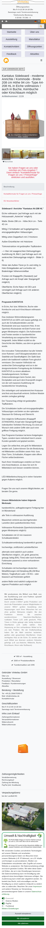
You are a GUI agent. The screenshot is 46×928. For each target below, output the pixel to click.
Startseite (11, 32)
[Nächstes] (42, 122)
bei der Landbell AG (9, 796)
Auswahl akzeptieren (23, 914)
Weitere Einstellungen (10, 909)
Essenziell (9, 898)
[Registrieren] (7, 21)
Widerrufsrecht (7, 722)
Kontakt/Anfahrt (11, 46)
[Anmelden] (2, 21)
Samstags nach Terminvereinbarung (16, 709)
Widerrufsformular (9, 725)
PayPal (8, 903)
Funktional (10, 906)
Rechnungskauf (8, 780)
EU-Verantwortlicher (11, 201)
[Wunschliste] (39, 21)
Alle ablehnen (23, 923)
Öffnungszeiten (34, 46)
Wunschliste (8, 162)
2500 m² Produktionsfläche (24, 661)
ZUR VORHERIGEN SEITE (13, 69)
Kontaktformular (8, 699)
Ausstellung (11, 39)
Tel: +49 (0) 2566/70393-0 (12, 693)
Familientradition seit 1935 (24, 665)
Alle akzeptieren (23, 918)
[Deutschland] (35, 21)
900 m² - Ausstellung (24, 656)
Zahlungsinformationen (11, 717)
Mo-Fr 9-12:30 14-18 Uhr (11, 707)
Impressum (37, 886)
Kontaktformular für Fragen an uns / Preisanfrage (23, 194)
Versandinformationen (10, 719)
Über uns (34, 32)
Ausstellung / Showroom (11, 678)
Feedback (11, 54)
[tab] (23, 186)
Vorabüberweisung (9, 777)
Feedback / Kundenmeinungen (14, 683)
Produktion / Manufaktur (11, 681)
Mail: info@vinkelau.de (10, 696)
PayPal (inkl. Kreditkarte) (11, 785)
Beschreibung (9, 187)
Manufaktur (34, 39)
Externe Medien (12, 901)
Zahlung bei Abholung (10, 782)
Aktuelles (34, 54)
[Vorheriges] (4, 122)
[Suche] (41, 26)
